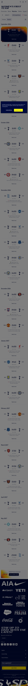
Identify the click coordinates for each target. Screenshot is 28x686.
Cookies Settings (9, 110)
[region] (14, 107)
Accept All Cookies (18, 110)
